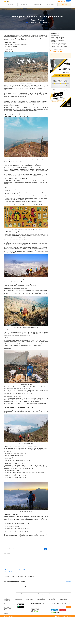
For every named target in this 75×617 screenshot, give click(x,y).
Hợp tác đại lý (6, 613)
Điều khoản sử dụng (7, 606)
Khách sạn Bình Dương (63, 593)
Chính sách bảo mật (7, 607)
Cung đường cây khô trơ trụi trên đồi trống (59, 46)
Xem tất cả (68, 581)
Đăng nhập (68, 1)
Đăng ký (68, 606)
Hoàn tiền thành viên (7, 612)
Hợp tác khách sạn (7, 608)
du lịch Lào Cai (7, 576)
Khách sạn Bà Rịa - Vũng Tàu (19, 593)
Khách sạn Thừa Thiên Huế (41, 599)
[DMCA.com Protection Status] (55, 612)
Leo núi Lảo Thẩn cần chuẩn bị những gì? (58, 40)
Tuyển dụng (6, 610)
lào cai (13, 576)
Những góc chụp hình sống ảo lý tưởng (59, 44)
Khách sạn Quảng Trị (7, 599)
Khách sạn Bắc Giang (29, 593)
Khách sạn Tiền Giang (52, 599)
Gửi (45, 549)
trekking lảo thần (31, 576)
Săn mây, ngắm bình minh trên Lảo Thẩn (59, 43)
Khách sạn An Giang (7, 593)
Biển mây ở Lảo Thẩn (9, 571)
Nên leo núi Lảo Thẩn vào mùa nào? (57, 37)
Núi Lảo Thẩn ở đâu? (55, 35)
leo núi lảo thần (23, 576)
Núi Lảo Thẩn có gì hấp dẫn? (56, 41)
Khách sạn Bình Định (51, 593)
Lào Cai (18, 6)
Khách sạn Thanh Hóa (29, 599)
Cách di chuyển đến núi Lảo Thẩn (57, 38)
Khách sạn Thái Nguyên (18, 599)
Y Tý (36, 576)
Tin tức (5, 6)
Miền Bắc (14, 6)
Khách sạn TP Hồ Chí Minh (63, 599)
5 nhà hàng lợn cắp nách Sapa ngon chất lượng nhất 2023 (15, 569)
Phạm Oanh (30, 22)
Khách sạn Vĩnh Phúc (7, 600)
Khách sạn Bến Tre (40, 593)
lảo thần (17, 576)
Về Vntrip (5, 603)
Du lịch (9, 6)
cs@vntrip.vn (35, 610)
